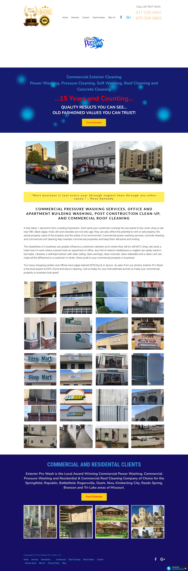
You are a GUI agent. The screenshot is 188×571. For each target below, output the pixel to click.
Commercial (61, 559)
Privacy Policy (53, 563)
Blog (64, 563)
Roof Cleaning (74, 559)
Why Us (42, 563)
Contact (85, 17)
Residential (45, 559)
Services (75, 17)
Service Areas (99, 17)
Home (65, 17)
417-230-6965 (148, 12)
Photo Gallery (88, 559)
